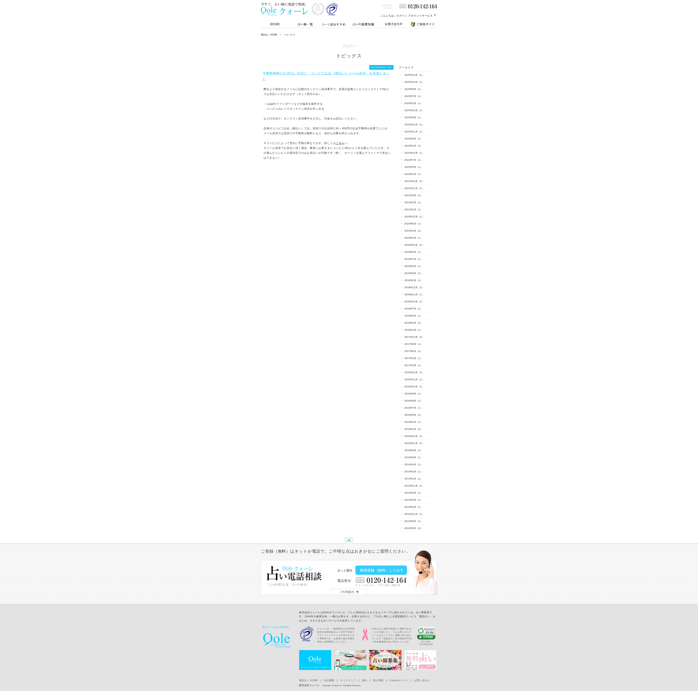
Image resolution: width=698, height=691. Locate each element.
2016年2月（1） (413, 422)
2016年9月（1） (413, 393)
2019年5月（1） (413, 266)
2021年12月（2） (414, 181)
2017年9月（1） (413, 344)
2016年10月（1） (414, 386)
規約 (364, 680)
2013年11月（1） (414, 486)
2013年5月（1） (413, 500)
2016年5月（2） (413, 415)
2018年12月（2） (414, 287)
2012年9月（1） (413, 521)
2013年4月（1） (413, 507)
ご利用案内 (347, 591)
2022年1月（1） (413, 174)
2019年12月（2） (414, 245)
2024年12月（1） (414, 110)
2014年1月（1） (413, 478)
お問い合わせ (422, 680)
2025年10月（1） (414, 82)
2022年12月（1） (414, 153)
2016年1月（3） (413, 429)
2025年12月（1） (414, 75)
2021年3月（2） (413, 195)
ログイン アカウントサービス (414, 15)
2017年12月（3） (414, 337)
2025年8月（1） (413, 89)
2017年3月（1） (413, 358)
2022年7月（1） (413, 160)
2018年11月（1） (414, 294)
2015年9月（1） (413, 450)
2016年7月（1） (413, 408)
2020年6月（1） (413, 223)
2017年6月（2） (413, 351)
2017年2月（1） (413, 365)
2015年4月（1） (413, 457)
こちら (340, 143)
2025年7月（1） (413, 96)
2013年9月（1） (413, 493)
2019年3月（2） (413, 273)
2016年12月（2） (414, 372)
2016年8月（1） (413, 401)
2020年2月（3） (413, 231)
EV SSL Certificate (426, 643)
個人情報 (378, 680)
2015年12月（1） (414, 436)
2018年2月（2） (413, 323)
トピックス (289, 34)
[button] (426, 632)
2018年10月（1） (414, 301)
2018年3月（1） (413, 316)
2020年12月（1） (414, 216)
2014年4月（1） (413, 464)
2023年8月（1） (413, 138)
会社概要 (329, 680)
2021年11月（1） (414, 188)
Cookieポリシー (398, 680)
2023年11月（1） (414, 131)
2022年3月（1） (413, 167)
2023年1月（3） (413, 146)
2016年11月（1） (414, 379)
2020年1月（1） (413, 238)
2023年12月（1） (414, 124)
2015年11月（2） (414, 443)
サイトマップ (348, 680)
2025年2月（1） (413, 103)
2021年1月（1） (413, 209)
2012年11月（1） (414, 514)
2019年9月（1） (413, 252)
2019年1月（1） (413, 280)
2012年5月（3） (413, 528)
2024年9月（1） (413, 117)
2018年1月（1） (413, 330)
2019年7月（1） (413, 259)
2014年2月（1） (413, 471)
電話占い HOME (269, 34)
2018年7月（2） (413, 308)
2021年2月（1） (413, 202)
